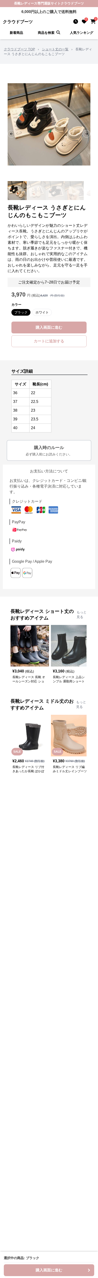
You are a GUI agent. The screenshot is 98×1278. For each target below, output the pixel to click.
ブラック (21, 312)
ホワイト (42, 312)
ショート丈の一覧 (55, 49)
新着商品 (16, 33)
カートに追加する (49, 341)
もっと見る (82, 614)
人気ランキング (81, 33)
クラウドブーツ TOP (19, 49)
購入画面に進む (49, 327)
